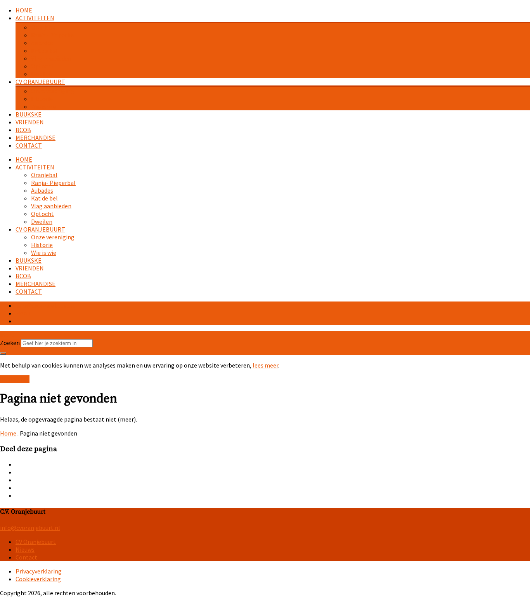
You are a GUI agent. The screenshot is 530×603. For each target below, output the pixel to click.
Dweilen (41, 74)
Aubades (42, 43)
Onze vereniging (52, 91)
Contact (26, 557)
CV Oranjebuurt (36, 541)
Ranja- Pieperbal (53, 35)
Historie (42, 99)
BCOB (23, 130)
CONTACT (29, 145)
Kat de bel (44, 50)
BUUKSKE (29, 114)
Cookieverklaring (38, 579)
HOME (24, 10)
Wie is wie (43, 106)
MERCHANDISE (35, 137)
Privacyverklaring (39, 571)
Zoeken (10, 343)
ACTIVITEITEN (35, 18)
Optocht (42, 66)
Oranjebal (44, 27)
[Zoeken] (3, 353)
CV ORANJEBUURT (40, 81)
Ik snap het (14, 379)
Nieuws (25, 549)
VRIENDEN (30, 122)
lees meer (265, 365)
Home (8, 433)
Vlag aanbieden (51, 58)
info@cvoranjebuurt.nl (46, 305)
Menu (23, 313)
